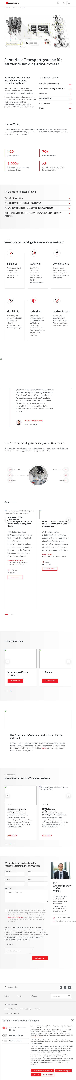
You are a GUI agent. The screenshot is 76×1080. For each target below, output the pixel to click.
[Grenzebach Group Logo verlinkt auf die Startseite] (12, 3)
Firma (30, 880)
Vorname (8, 871)
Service (44, 748)
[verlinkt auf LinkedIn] (61, 987)
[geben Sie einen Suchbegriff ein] (69, 996)
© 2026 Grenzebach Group (12, 1013)
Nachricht (8, 888)
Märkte (15, 8)
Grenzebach (8, 8)
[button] (63, 3)
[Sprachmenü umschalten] (58, 3)
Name (30, 871)
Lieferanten (34, 996)
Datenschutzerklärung (16, 917)
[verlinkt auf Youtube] (69, 987)
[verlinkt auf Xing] (65, 987)
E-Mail (7, 880)
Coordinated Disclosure (11, 1009)
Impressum (37, 1009)
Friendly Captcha (29, 952)
